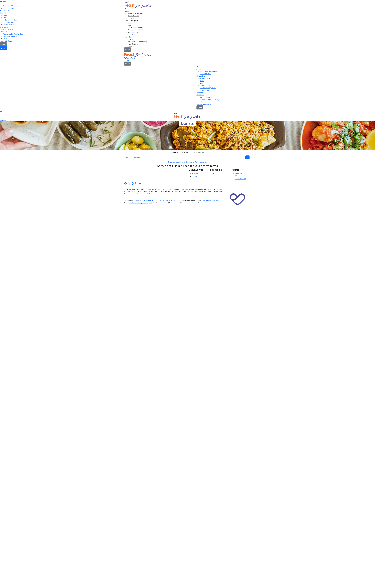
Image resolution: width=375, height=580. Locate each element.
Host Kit (131, 39)
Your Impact (129, 34)
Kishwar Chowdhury (135, 27)
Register (195, 173)
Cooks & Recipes (131, 20)
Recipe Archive (133, 32)
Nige (129, 25)
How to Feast (129, 18)
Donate (127, 49)
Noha (130, 23)
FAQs (130, 46)
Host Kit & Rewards (207, 97)
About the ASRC (133, 16)
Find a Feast (130, 58)
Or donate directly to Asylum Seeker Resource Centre (187, 162)
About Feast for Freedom (209, 71)
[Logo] (138, 5)
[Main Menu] (1, 111)
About (127, 11)
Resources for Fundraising (137, 42)
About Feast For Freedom (137, 13)
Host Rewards (133, 44)
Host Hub (128, 37)
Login (128, 60)
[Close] (5, 120)
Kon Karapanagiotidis (136, 30)
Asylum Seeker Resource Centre (146, 200)
